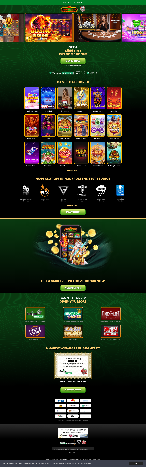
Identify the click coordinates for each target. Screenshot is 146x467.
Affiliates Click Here (73, 452)
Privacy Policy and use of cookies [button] (79, 463)
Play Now (32, 99)
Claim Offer (73, 287)
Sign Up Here (73, 389)
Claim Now (73, 61)
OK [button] (136, 463)
